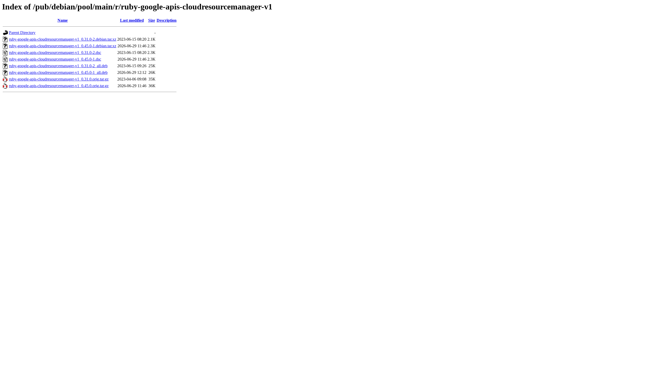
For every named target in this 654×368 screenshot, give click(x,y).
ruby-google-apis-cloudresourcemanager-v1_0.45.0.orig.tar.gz (59, 86)
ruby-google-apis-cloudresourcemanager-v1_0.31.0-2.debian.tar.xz (62, 39)
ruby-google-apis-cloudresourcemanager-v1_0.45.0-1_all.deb (58, 72)
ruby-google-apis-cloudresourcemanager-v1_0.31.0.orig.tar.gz (59, 79)
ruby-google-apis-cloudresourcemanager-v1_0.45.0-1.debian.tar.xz (62, 46)
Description (167, 20)
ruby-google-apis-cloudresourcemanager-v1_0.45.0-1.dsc (55, 59)
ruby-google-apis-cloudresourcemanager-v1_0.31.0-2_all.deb (58, 66)
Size (151, 20)
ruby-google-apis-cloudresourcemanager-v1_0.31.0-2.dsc (55, 52)
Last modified (132, 20)
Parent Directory (22, 32)
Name (62, 20)
